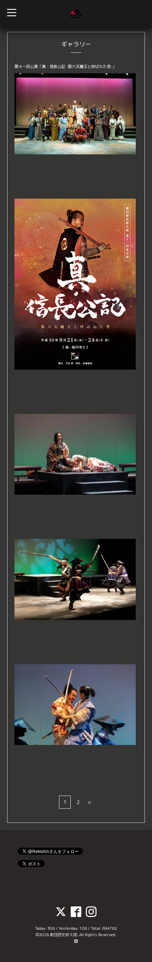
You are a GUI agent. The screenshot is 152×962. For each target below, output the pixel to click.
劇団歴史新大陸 (63, 935)
